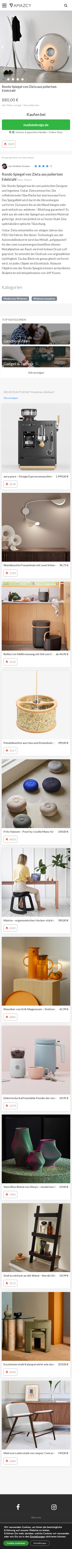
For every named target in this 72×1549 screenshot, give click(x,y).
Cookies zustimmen (16, 1543)
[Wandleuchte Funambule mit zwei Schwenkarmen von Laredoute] (36, 527)
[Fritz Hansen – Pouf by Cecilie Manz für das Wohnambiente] (36, 793)
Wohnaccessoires (44, 298)
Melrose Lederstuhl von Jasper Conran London (33, 1453)
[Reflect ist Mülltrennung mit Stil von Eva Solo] (36, 616)
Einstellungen (40, 1543)
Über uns (36, 1517)
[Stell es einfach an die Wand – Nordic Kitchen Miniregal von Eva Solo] (36, 1237)
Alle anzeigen (36, 372)
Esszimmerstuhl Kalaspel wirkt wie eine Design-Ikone (37, 1364)
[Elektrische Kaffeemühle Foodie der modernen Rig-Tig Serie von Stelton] (36, 1060)
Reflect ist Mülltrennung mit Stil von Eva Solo (32, 654)
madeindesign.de (36, 125)
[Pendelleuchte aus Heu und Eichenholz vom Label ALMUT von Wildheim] (36, 705)
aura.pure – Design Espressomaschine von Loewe (35, 476)
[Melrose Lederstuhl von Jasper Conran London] (36, 1415)
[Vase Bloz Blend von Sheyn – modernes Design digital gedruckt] (36, 1149)
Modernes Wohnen (15, 298)
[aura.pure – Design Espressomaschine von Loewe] (36, 438)
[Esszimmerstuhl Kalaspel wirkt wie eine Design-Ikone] (36, 1326)
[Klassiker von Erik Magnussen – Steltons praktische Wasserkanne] (36, 971)
